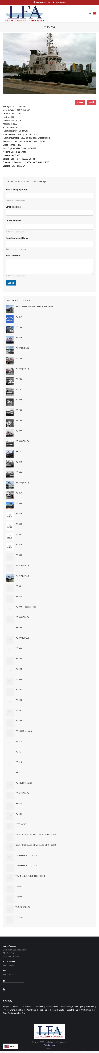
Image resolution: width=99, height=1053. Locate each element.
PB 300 (18, 431)
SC (51, 1048)
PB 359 (18, 514)
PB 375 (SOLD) (22, 565)
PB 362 (18, 545)
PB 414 (18, 741)
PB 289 (18, 410)
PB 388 (18, 596)
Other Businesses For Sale (14, 1013)
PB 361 (18, 534)
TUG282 (19, 917)
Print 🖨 (80, 102)
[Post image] (10, 309)
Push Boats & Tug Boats (36, 1010)
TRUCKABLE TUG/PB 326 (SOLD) (30, 876)
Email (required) (14, 207)
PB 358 (18, 503)
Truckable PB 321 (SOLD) (26, 855)
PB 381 (18, 586)
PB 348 (18, 462)
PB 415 (18, 752)
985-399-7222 (61, 2)
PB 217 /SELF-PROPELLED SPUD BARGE (34, 306)
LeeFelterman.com (43, 2)
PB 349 (18, 472)
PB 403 (18, 669)
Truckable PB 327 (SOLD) (26, 866)
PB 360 (18, 524)
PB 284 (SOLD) (22, 369)
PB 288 (18, 400)
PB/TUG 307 (20, 824)
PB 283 (18, 358)
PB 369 (18, 555)
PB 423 (18, 803)
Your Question (13, 255)
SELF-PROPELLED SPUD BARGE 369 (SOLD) (35, 834)
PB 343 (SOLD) (22, 441)
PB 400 (18, 648)
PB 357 (18, 493)
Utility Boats (86, 1010)
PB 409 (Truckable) (23, 731)
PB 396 (18, 627)
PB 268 (18, 327)
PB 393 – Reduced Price (25, 607)
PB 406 (18, 700)
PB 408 (18, 721)
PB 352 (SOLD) (22, 482)
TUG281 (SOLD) (22, 907)
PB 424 (18, 814)
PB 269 (18, 338)
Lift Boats (90, 1007)
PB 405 (18, 690)
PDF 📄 (91, 102)
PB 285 (18, 379)
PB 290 (18, 420)
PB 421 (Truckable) (23, 783)
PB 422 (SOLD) (22, 793)
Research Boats (57, 1010)
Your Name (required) (17, 189)
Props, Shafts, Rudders (13, 1010)
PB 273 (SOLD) (22, 348)
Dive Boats (38, 1007)
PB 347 (18, 451)
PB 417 (18, 772)
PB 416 (18, 762)
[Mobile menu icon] (94, 13)
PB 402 (18, 658)
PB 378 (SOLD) (22, 576)
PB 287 (18, 389)
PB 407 (18, 710)
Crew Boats (26, 1007)
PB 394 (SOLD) (22, 617)
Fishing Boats (52, 1007)
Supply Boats (72, 1010)
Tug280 (18, 897)
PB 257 (18, 317)
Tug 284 (18, 886)
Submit (11, 283)
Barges (6, 1007)
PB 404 (18, 679)
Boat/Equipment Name (17, 238)
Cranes (15, 1007)
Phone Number (13, 221)
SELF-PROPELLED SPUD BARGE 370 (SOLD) (35, 845)
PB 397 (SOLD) (22, 638)
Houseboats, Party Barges (72, 1007)
